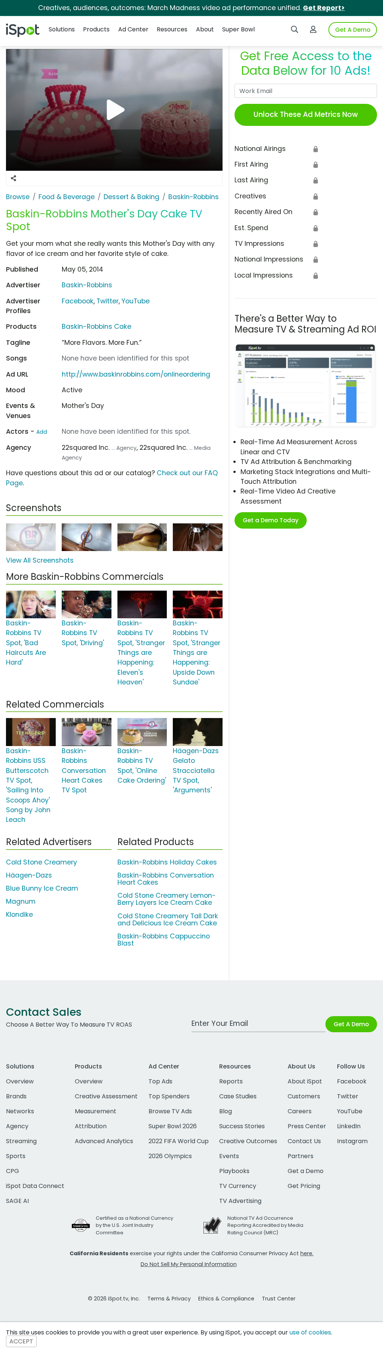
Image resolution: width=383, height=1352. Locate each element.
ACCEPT (21, 1341)
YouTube (136, 301)
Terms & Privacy (169, 1298)
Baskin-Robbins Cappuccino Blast (163, 940)
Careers (300, 1111)
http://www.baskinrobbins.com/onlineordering (136, 374)
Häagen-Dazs (29, 875)
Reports (231, 1081)
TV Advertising (240, 1201)
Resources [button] (172, 29)
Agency (17, 1126)
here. (306, 1253)
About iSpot (305, 1081)
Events (229, 1156)
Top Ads (160, 1081)
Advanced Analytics (104, 1141)
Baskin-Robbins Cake (96, 326)
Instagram (352, 1141)
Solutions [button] (62, 29)
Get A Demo (352, 29)
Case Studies (238, 1096)
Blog (225, 1111)
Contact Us (304, 1141)
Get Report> (324, 7)
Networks (20, 1111)
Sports (15, 1156)
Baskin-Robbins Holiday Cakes (167, 862)
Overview (20, 1081)
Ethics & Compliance (226, 1298)
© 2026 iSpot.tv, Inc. (114, 1298)
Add (41, 432)
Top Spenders (169, 1096)
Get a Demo (306, 1171)
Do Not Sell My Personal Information (189, 1264)
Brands (16, 1096)
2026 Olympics (170, 1156)
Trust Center (278, 1298)
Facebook (78, 301)
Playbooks (234, 1171)
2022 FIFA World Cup (178, 1141)
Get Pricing (304, 1186)
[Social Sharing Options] (13, 178)
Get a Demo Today (270, 520)
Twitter (107, 301)
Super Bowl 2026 (172, 1126)
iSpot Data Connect (35, 1186)
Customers (304, 1096)
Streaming (21, 1141)
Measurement (95, 1111)
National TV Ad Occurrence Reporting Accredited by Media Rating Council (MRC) (265, 1225)
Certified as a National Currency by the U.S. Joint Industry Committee (134, 1225)
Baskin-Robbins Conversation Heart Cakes (165, 879)
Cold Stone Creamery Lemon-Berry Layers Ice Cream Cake (166, 899)
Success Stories (242, 1126)
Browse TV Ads (170, 1111)
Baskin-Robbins (87, 285)
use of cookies (310, 1332)
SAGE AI (17, 1201)
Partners (300, 1156)
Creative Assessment (106, 1096)
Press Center (307, 1126)
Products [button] (96, 29)
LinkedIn (349, 1126)
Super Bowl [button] (238, 29)
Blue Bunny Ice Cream (42, 888)
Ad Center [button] (133, 29)
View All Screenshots (40, 560)
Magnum (21, 901)
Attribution (91, 1126)
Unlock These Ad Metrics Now (306, 114)
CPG (12, 1171)
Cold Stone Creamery (41, 862)
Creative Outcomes (248, 1141)
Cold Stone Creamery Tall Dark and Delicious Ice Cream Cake (167, 920)
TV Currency (237, 1186)
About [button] (205, 29)
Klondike (19, 914)
